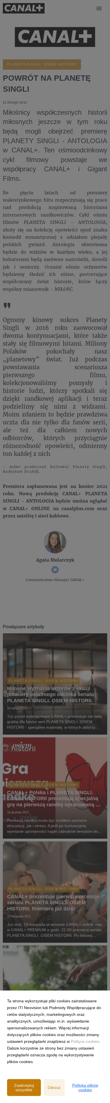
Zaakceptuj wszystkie (24, 1087)
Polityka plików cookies (85, 1087)
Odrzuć (54, 1087)
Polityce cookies (85, 1041)
